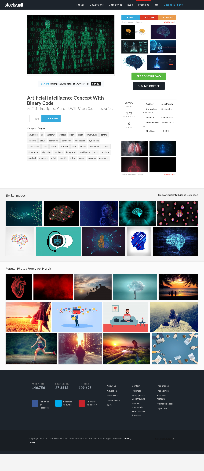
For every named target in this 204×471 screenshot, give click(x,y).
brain (80, 134)
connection (80, 140)
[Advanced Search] (194, 4)
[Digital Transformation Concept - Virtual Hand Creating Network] (24, 213)
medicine (43, 158)
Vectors (150, 17)
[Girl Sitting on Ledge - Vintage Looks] (174, 317)
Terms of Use (113, 400)
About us (111, 385)
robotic (63, 158)
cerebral (32, 140)
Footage (168, 17)
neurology (104, 158)
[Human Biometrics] (99, 213)
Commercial (167, 117)
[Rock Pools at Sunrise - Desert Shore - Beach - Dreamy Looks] (126, 348)
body (71, 134)
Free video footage (162, 397)
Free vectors (163, 390)
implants (59, 152)
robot (73, 158)
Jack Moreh (167, 103)
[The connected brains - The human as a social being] (177, 213)
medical (32, 158)
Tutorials (136, 390)
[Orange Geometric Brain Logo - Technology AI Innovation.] (135, 32)
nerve (81, 158)
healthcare (94, 146)
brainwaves (92, 134)
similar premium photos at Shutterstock (70, 83)
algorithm (46, 152)
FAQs (110, 405)
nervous (92, 158)
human (106, 146)
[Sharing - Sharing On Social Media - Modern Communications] (77, 317)
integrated (71, 152)
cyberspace (34, 146)
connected (67, 140)
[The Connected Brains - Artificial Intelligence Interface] (103, 241)
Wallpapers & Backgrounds (138, 397)
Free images (163, 385)
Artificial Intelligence (175, 195)
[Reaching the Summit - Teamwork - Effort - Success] (93, 287)
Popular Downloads (137, 405)
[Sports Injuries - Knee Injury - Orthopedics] (31, 348)
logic (96, 152)
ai (42, 134)
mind (53, 158)
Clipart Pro (162, 408)
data (45, 146)
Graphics (42, 128)
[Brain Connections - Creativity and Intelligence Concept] (20, 241)
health (83, 146)
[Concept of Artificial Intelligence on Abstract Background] (175, 241)
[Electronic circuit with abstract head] (139, 241)
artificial (62, 134)
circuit (42, 140)
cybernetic (94, 140)
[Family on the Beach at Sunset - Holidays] (178, 287)
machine (105, 152)
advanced (33, 134)
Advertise (112, 390)
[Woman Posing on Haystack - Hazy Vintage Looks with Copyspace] (28, 317)
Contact (136, 385)
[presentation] (35, 119)
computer (53, 140)
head (74, 146)
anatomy (51, 134)
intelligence (85, 152)
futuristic (64, 146)
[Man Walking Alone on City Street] (80, 348)
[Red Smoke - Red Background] (53, 287)
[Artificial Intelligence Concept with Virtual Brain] (137, 213)
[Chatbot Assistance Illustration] (58, 241)
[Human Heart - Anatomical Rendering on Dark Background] (19, 287)
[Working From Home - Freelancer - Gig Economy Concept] (125, 317)
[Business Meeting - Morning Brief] (175, 348)
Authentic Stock (165, 403)
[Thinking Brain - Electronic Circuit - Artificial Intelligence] (61, 213)
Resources (112, 395)
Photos (132, 17)
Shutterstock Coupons (138, 413)
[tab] (35, 118)
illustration (33, 152)
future (53, 146)
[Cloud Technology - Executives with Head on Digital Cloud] (135, 287)
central (104, 134)
